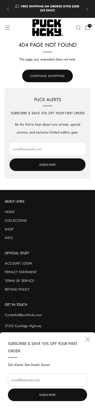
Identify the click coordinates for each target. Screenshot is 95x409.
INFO (9, 237)
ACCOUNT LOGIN (18, 263)
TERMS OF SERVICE (19, 280)
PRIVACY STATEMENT (21, 272)
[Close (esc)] (88, 339)
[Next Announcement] (87, 9)
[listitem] (47, 9)
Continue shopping (47, 76)
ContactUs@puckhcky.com (23, 314)
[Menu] (7, 27)
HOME (10, 211)
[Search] (78, 27)
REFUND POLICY (17, 289)
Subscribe (47, 395)
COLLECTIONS (16, 220)
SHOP (9, 229)
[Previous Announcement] (8, 9)
